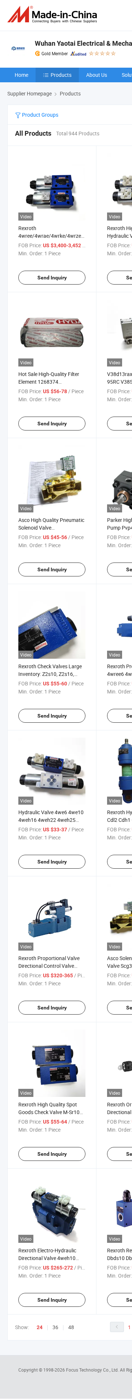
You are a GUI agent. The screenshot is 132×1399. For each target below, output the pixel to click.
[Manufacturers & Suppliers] (53, 14)
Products (61, 74)
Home (21, 74)
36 (55, 1327)
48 (71, 1327)
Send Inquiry (52, 278)
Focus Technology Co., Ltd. (93, 1370)
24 (40, 1327)
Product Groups (39, 114)
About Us (96, 74)
